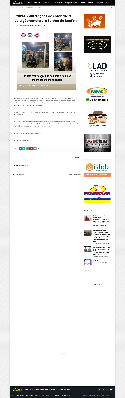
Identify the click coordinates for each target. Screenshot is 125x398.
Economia (47, 3)
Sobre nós (40, 7)
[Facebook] (20, 148)
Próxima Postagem (74, 174)
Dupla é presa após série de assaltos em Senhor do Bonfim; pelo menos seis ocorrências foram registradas (101, 250)
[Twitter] (23, 148)
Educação (58, 3)
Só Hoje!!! (96, 260)
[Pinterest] (31, 148)
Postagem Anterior (19, 174)
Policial (91, 3)
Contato (15, 7)
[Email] (35, 148)
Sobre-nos (109, 395)
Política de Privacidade (27, 7)
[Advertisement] (97, 314)
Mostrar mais (75, 157)
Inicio (29, 3)
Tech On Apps (65, 395)
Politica (100, 3)
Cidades (37, 3)
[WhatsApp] (27, 148)
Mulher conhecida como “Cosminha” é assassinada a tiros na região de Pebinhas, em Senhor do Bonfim (101, 219)
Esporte (83, 3)
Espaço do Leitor (71, 3)
